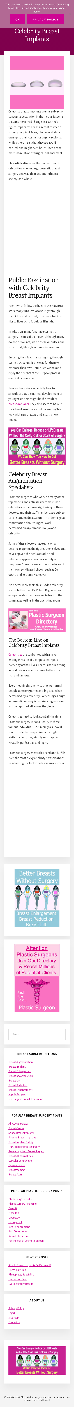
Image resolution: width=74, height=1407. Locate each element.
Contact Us (14, 1322)
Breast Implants (17, 1066)
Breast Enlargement (19, 1071)
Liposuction (14, 1217)
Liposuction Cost (17, 1279)
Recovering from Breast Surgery (26, 1151)
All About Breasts (18, 1123)
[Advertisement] (37, 228)
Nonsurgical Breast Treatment (25, 1099)
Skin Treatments (17, 1231)
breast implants (18, 404)
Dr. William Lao (17, 1270)
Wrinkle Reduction (18, 1236)
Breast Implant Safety (20, 1142)
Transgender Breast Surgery (24, 1146)
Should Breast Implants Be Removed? (29, 1265)
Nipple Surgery (17, 1094)
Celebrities (15, 654)
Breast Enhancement (20, 1089)
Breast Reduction (17, 1085)
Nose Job (13, 1213)
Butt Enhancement (19, 1226)
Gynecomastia (16, 1165)
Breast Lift (14, 1080)
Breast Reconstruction (20, 1076)
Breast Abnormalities (20, 1156)
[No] (69, 14)
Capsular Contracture (20, 1160)
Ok (17, 19)
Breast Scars (15, 1174)
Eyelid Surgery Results (20, 1283)
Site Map (13, 1317)
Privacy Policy (16, 1308)
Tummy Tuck (15, 1222)
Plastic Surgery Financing (22, 1203)
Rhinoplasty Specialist (21, 1274)
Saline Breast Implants (21, 1133)
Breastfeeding (16, 1170)
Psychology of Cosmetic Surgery (26, 1240)
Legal (11, 1313)
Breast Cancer (16, 1128)
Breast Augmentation (20, 1062)
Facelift (12, 1208)
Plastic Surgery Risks (20, 1199)
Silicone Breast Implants (22, 1137)
